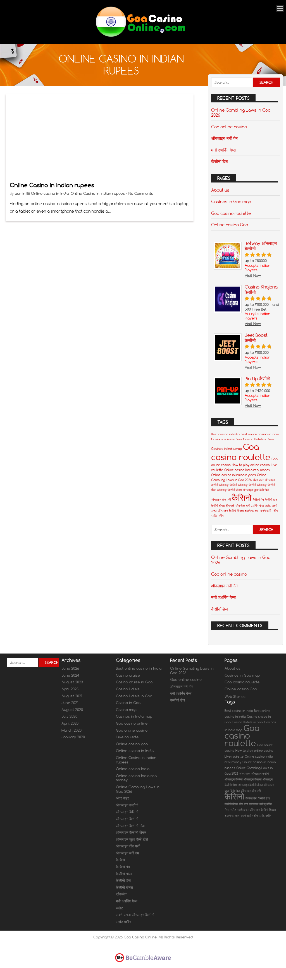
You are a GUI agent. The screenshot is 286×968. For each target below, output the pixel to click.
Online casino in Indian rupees (233, 475)
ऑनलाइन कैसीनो (247, 485)
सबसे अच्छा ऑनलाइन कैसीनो (135, 914)
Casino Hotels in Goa (258, 439)
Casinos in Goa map (231, 201)
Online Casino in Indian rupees (52, 185)
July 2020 (69, 716)
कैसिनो (242, 497)
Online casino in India (50, 193)
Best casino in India (225, 434)
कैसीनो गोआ (124, 873)
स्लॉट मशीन (217, 516)
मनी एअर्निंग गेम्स (223, 150)
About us (220, 190)
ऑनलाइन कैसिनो (228, 485)
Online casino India (132, 769)
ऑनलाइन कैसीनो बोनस (229, 490)
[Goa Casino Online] (140, 36)
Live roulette (127, 737)
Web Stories (235, 696)
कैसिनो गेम (258, 499)
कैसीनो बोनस (218, 506)
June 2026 (70, 668)
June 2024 (70, 675)
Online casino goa (132, 744)
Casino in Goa (128, 702)
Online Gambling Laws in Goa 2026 (240, 112)
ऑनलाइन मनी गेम (224, 138)
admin (20, 193)
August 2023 (72, 682)
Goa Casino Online (140, 937)
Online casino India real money (247, 470)
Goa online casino (229, 126)
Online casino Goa (229, 224)
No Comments (140, 193)
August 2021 (71, 696)
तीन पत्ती (230, 506)
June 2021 (69, 702)
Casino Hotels (128, 689)
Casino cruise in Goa (226, 439)
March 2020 (71, 730)
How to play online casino (251, 465)
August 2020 (72, 709)
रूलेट (268, 506)
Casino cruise (128, 675)
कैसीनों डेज (219, 161)
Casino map (126, 709)
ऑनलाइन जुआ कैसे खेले (256, 490)
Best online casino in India (260, 434)
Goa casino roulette (231, 213)
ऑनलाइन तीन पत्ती (221, 499)
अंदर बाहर (258, 480)
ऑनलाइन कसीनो (127, 805)
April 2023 (69, 689)
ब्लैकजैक (240, 506)
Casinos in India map (226, 449)
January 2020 (73, 737)
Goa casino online (131, 723)
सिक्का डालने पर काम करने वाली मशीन (257, 511)
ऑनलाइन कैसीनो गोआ (131, 825)
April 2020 (69, 723)
